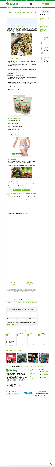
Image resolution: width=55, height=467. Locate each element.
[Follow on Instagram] (38, 393)
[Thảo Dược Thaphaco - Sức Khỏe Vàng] (12, 4)
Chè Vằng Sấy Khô (29, 282)
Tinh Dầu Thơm (32, 366)
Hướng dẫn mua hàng (44, 371)
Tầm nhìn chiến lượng (32, 373)
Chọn (14, 284)
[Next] (50, 359)
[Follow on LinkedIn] (47, 393)
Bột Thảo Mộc (37, 366)
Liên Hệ (30, 376)
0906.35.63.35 (10, 376)
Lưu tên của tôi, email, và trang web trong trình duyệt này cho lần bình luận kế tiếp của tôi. (21, 322)
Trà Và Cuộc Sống (29, 7)
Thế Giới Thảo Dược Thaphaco (38, 7)
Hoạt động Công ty (32, 378)
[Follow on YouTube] (48, 393)
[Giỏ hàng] (43, 4)
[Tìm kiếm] (31, 4)
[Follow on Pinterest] (45, 393)
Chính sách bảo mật (44, 377)
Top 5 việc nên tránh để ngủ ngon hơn (44, 24)
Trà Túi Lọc (41, 366)
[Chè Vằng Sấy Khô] (29, 249)
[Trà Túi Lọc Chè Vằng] (14, 249)
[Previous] (4, 359)
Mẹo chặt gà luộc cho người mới (44, 22)
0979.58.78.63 (19, 376)
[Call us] (47, 0)
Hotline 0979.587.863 (5, 465)
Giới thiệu (30, 370)
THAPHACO (14, 196)
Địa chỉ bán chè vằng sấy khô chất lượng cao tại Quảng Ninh (15, 26)
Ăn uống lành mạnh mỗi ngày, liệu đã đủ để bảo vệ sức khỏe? (44, 30)
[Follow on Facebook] (36, 393)
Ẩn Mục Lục (24, 19)
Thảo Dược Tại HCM (22, 366)
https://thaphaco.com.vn (20, 385)
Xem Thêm (10, 345)
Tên (7, 318)
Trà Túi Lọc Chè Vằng (14, 282)
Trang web (29, 318)
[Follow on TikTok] (39, 393)
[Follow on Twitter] (45, 0)
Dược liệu (27, 366)
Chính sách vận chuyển (44, 374)
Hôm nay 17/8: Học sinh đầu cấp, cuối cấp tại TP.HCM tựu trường (44, 18)
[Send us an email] (46, 0)
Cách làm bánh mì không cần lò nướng (44, 27)
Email (18, 318)
